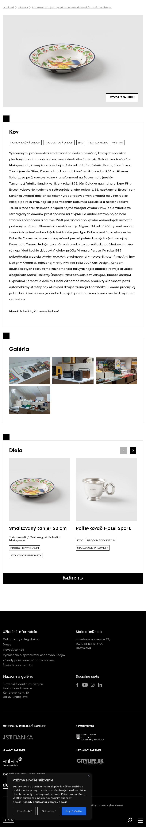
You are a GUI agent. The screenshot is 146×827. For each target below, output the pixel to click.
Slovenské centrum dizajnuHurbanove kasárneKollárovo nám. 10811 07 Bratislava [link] (23, 690)
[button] (133, 450)
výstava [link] (117, 142)
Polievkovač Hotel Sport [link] (103, 528)
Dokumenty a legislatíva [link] (21, 639)
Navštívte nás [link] (13, 649)
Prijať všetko (74, 811)
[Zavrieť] (89, 776)
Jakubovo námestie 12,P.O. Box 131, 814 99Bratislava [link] (93, 644)
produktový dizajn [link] (59, 142)
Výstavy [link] (23, 7)
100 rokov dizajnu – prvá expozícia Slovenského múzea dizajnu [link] (72, 7)
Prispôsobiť (24, 811)
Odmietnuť (49, 811)
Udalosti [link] (8, 7)
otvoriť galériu (122, 97)
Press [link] (7, 644)
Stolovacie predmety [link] (25, 555)
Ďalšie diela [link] (73, 578)
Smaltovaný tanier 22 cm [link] (38, 528)
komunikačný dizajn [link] (25, 142)
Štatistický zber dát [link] (18, 665)
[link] (8, 820)
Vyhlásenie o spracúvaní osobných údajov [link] (34, 655)
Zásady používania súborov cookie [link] (45, 802)
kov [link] (80, 540)
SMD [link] (80, 142)
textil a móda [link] (98, 142)
